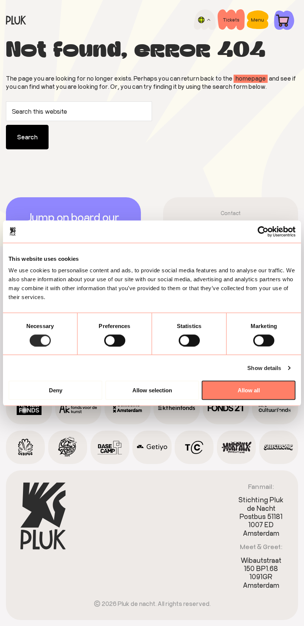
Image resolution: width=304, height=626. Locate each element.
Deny (55, 390)
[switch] (114, 340)
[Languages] (205, 19)
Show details (264, 367)
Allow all (249, 390)
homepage (250, 78)
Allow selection (152, 390)
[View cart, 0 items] (284, 20)
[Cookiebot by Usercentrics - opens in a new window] (263, 231)
